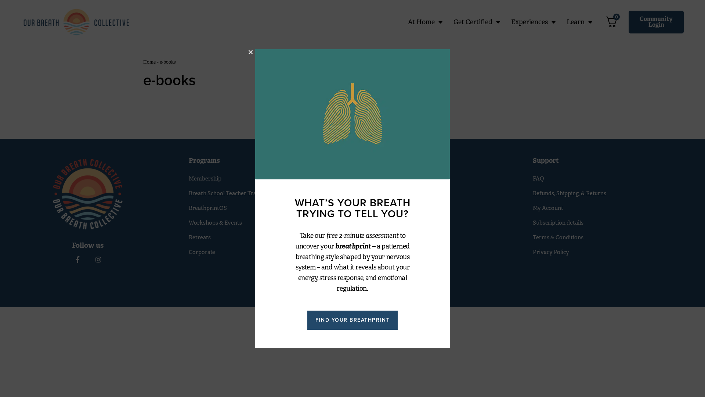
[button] (250, 52)
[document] (352, 198)
